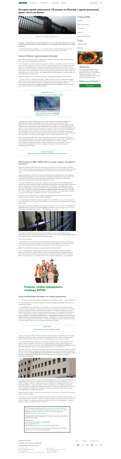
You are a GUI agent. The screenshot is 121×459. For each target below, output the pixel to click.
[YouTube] (92, 445)
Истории (80, 40)
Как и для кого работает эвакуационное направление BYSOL (47, 95)
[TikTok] (83, 445)
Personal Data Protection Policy (95, 441)
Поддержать (90, 85)
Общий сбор (84, 67)
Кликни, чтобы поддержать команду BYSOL (43, 288)
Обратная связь (82, 44)
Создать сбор (93, 3)
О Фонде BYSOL (44, 3)
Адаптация (63, 3)
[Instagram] (101, 445)
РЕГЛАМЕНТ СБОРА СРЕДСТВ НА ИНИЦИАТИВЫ (30, 443)
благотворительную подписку (51, 115)
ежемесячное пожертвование (33, 422)
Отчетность (81, 28)
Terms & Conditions (84, 441)
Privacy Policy (77, 441)
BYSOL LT (80, 48)
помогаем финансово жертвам (41, 411)
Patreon (37, 423)
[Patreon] (96, 445)
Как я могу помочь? (83, 24)
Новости (80, 32)
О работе (80, 20)
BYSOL (27, 408)
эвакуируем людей (61, 410)
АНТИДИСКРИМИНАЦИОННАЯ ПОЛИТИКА (28, 445)
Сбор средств (33, 3)
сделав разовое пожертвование (43, 113)
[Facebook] (78, 445)
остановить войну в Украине (38, 413)
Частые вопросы (55, 3)
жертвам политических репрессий (56, 408)
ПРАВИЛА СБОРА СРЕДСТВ (24, 440)
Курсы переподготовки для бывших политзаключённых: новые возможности (47, 153)
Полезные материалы (84, 36)
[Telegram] (87, 445)
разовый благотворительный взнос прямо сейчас (46, 425)
